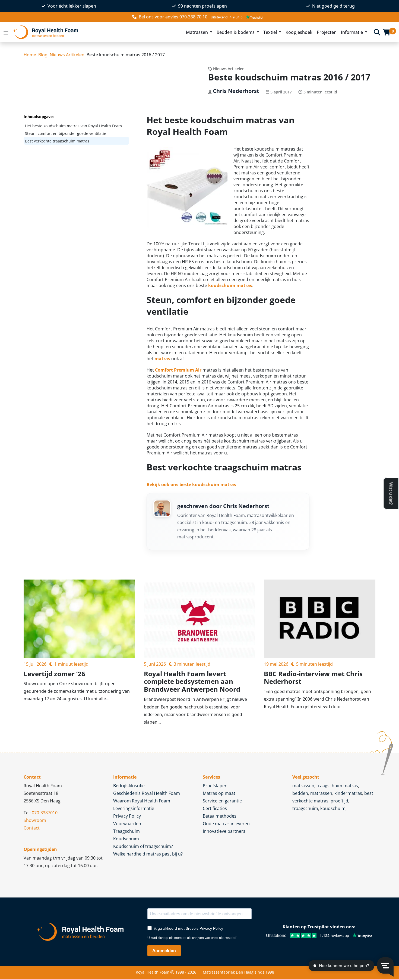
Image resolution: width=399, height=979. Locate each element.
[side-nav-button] (6, 32)
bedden (300, 793)
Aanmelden (164, 950)
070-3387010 (45, 813)
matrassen (303, 786)
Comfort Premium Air (178, 370)
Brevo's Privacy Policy (204, 928)
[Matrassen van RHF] (96, 32)
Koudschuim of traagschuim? (143, 846)
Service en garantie (222, 801)
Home (30, 55)
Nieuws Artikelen (67, 55)
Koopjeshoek (299, 32)
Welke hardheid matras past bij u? (148, 854)
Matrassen (197, 32)
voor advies (173, 17)
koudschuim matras (230, 285)
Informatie (352, 32)
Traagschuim (126, 831)
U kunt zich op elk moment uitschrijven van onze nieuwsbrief (191, 938)
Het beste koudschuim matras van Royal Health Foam (73, 125)
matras (162, 359)
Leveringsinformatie (133, 808)
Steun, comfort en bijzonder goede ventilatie (65, 133)
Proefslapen (215, 786)
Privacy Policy (127, 816)
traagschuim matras (337, 786)
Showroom (35, 820)
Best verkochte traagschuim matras (57, 141)
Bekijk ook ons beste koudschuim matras (191, 484)
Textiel (270, 32)
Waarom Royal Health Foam (141, 801)
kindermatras (348, 793)
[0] (386, 32)
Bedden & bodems (236, 32)
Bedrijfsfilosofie (129, 786)
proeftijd (339, 801)
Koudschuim (126, 839)
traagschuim (305, 808)
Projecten (327, 32)
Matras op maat (219, 793)
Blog (42, 55)
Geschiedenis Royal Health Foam (146, 793)
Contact (32, 828)
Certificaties (215, 808)
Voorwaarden (127, 824)
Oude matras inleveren (226, 824)
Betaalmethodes (219, 816)
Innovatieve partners (224, 831)
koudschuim (333, 808)
